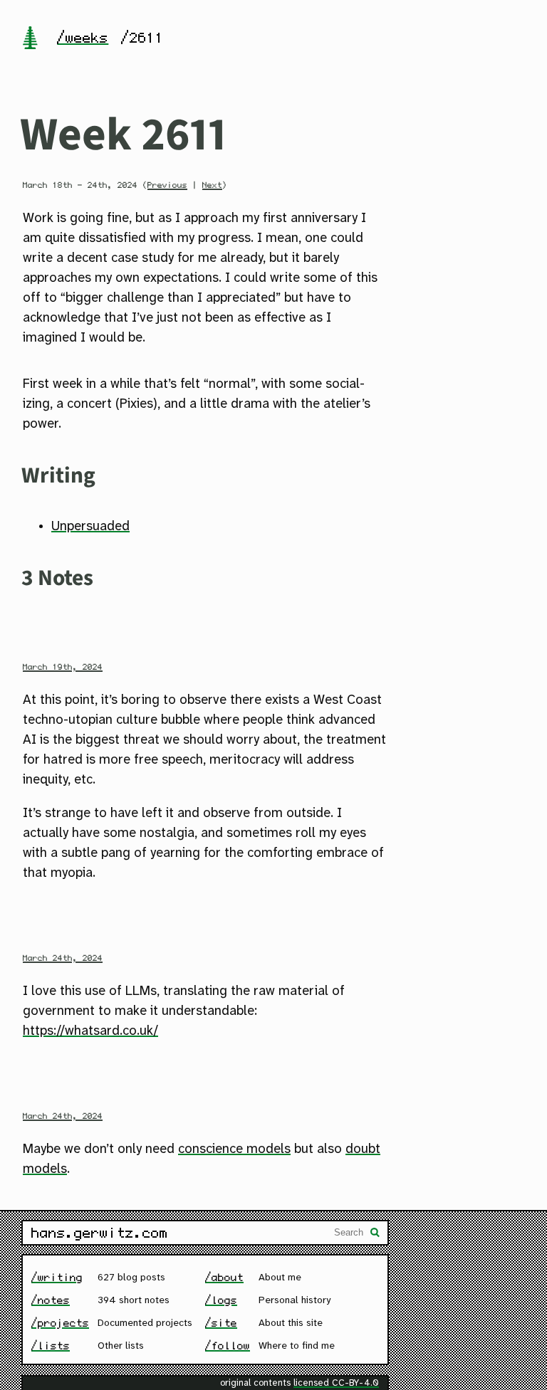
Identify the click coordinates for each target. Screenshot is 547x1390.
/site (221, 1323)
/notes (50, 1300)
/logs (221, 1300)
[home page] (30, 39)
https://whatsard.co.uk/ (90, 1031)
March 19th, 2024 (63, 667)
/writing (57, 1277)
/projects (60, 1323)
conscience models (234, 1149)
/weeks (82, 38)
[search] (375, 1234)
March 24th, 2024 (63, 958)
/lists (50, 1345)
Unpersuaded (90, 527)
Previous (167, 185)
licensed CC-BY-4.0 (336, 1383)
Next (212, 185)
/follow (227, 1345)
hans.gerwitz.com (99, 1233)
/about (224, 1277)
